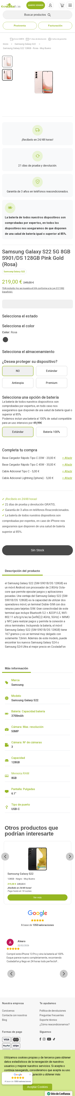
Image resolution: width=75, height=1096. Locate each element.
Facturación (55, 25)
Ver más (37, 897)
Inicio (5, 44)
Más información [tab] (16, 668)
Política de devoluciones (53, 1010)
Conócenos (8, 1010)
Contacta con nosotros (14, 1015)
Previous (5, 856)
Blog (4, 1019)
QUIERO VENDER (35, 5)
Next (70, 856)
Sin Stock (37, 550)
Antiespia (18, 383)
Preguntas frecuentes (52, 1015)
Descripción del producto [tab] (22, 571)
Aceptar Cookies (37, 1086)
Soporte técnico (48, 1019)
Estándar (51, 371)
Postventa (20, 25)
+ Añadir (67, 458)
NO (18, 371)
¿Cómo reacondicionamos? (55, 1024)
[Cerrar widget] (30, 1074)
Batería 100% (51, 432)
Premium (51, 383)
